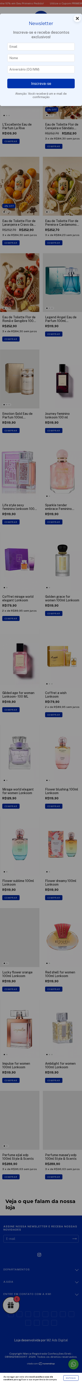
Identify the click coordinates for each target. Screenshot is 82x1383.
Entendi (71, 1378)
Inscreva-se (41, 83)
